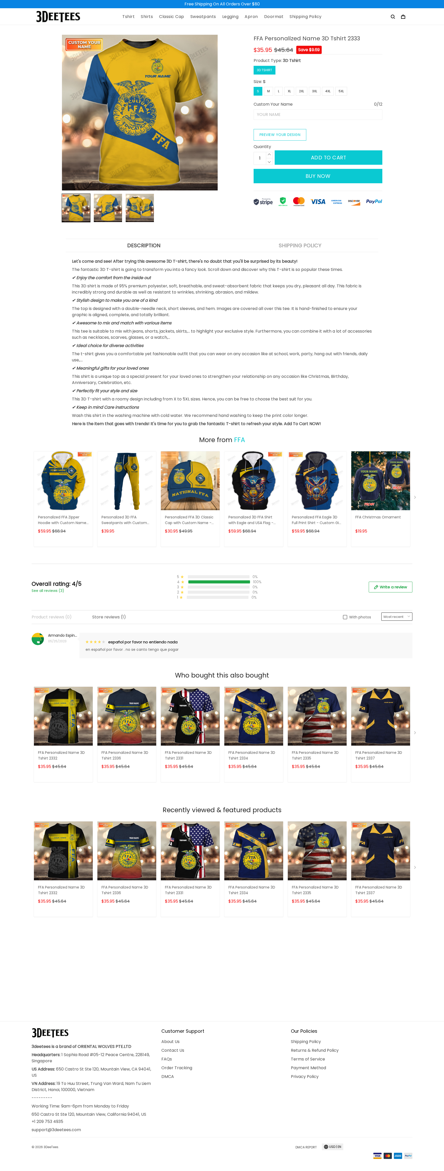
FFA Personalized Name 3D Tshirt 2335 (315, 755)
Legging (230, 16)
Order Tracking (176, 1068)
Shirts (147, 16)
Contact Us (172, 1050)
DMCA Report (306, 1147)
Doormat (274, 16)
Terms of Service (308, 1059)
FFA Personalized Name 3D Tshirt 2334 (251, 755)
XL (289, 91)
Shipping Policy (306, 16)
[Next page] (415, 498)
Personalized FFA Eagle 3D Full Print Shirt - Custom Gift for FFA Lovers (317, 520)
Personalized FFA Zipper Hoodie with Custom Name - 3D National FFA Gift (62, 520)
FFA (239, 439)
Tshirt (128, 16)
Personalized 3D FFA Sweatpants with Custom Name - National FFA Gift (124, 520)
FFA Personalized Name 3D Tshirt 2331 (188, 755)
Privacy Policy (305, 1076)
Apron (251, 16)
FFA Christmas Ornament (378, 517)
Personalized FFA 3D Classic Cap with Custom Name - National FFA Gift (189, 520)
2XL (301, 91)
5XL (341, 91)
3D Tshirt (292, 60)
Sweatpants (203, 16)
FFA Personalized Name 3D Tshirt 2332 (61, 755)
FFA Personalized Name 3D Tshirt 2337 (378, 755)
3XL (314, 91)
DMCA (167, 1076)
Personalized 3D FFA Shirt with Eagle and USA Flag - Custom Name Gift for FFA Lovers (252, 520)
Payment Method (308, 1068)
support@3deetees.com (56, 1130)
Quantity (262, 147)
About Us (170, 1042)
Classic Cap (171, 16)
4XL (327, 91)
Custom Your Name (273, 104)
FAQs (166, 1059)
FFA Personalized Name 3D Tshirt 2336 (124, 755)
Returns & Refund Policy (315, 1050)
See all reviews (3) (48, 590)
